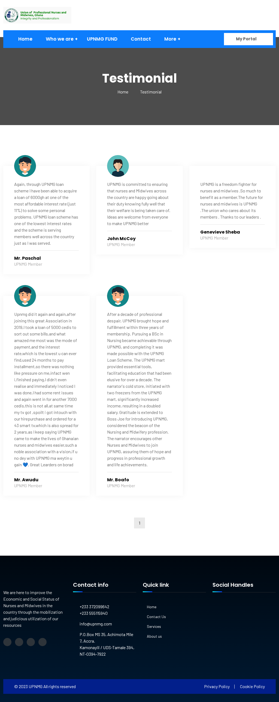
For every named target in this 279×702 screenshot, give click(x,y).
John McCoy (121, 238)
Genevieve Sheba (220, 232)
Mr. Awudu (26, 480)
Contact (141, 39)
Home (25, 39)
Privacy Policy (217, 686)
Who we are (60, 39)
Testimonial (151, 91)
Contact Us (156, 616)
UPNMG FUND (102, 39)
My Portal (246, 39)
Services (154, 626)
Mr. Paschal (27, 258)
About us (154, 636)
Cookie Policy (252, 686)
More (170, 39)
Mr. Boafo (118, 480)
